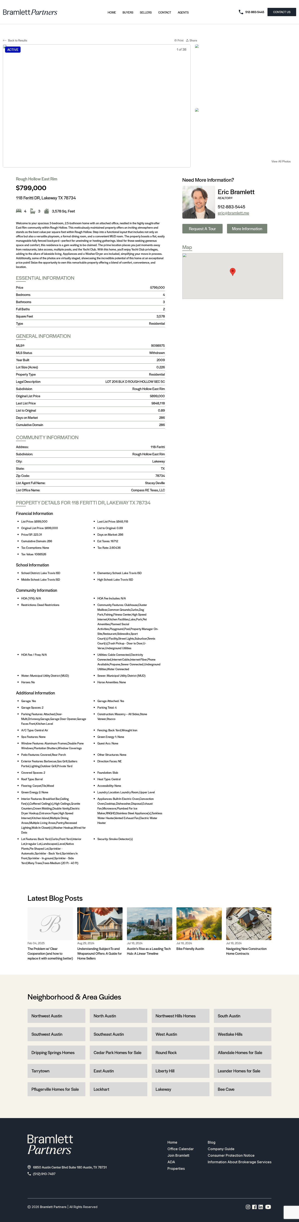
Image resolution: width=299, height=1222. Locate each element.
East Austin (104, 1071)
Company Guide (221, 1149)
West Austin (166, 1034)
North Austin (105, 1016)
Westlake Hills (230, 1034)
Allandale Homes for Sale (240, 1052)
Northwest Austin (47, 1016)
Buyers (128, 12)
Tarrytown (40, 1071)
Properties (176, 1168)
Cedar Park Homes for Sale (117, 1052)
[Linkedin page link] (261, 1207)
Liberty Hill (165, 1071)
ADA (171, 1162)
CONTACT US (281, 12)
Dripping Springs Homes (53, 1052)
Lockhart (101, 1089)
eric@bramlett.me (233, 213)
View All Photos (281, 161)
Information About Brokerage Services (239, 1162)
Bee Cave (226, 1089)
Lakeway (163, 1089)
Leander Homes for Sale (239, 1071)
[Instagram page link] (248, 1207)
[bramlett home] (30, 12)
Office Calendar (180, 1149)
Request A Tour (202, 228)
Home (112, 12)
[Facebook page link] (254, 1207)
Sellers (146, 12)
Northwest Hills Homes (176, 1016)
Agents (183, 12)
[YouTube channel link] (268, 1207)
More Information (247, 228)
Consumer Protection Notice (231, 1155)
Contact (164, 12)
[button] (233, 272)
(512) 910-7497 (44, 1173)
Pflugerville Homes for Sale (55, 1089)
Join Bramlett (178, 1155)
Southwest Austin (47, 1034)
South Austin (229, 1016)
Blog (211, 1142)
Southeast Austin (109, 1034)
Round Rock (166, 1052)
